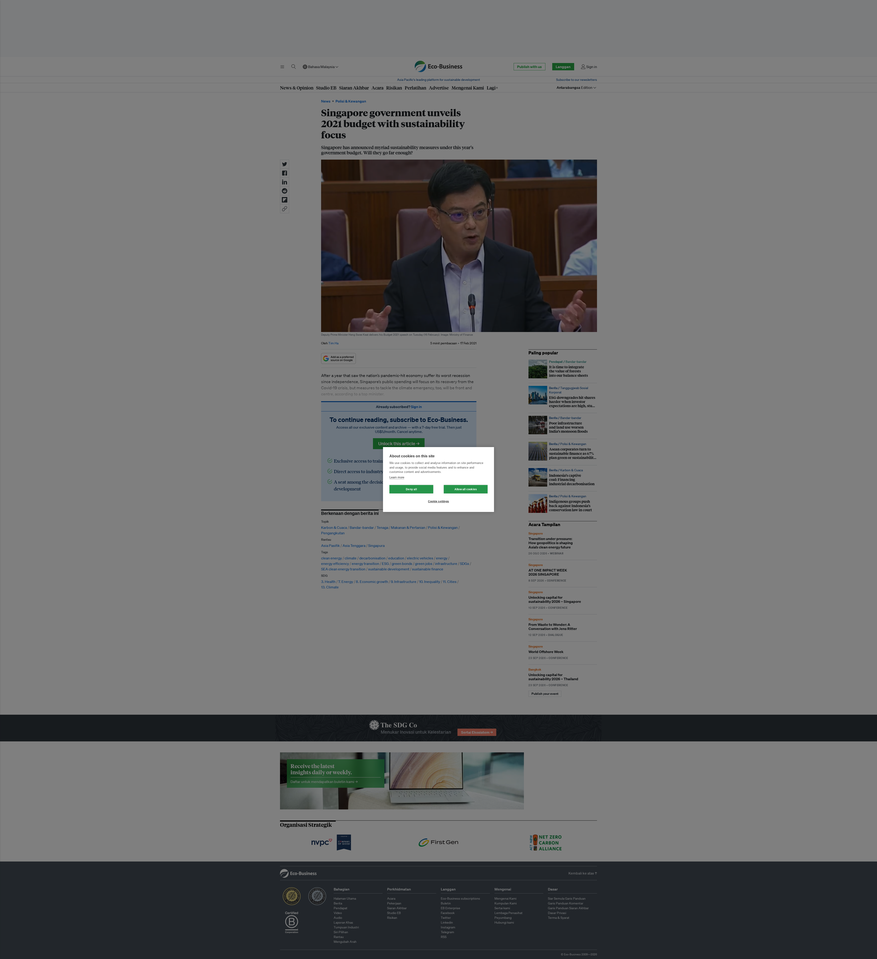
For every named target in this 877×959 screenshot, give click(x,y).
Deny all (411, 489)
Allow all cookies (465, 489)
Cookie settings (438, 501)
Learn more (396, 477)
